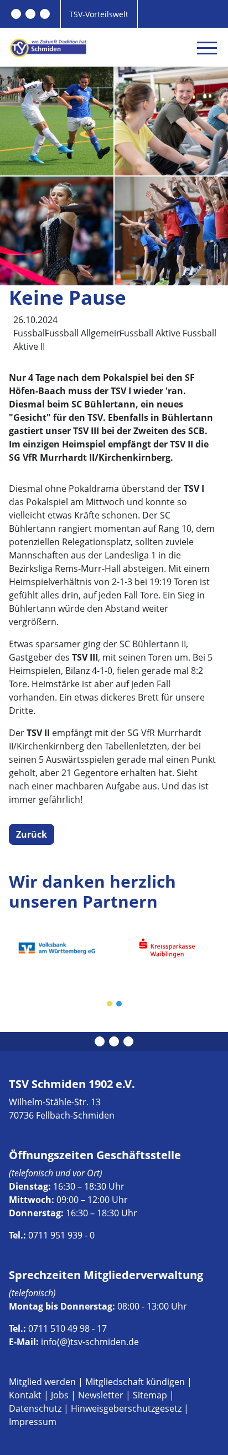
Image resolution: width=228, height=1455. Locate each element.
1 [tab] (110, 1004)
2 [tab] (119, 1004)
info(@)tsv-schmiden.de (90, 1342)
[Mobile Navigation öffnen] (207, 48)
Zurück (31, 834)
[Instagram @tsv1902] (30, 14)
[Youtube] (45, 14)
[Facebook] (16, 14)
